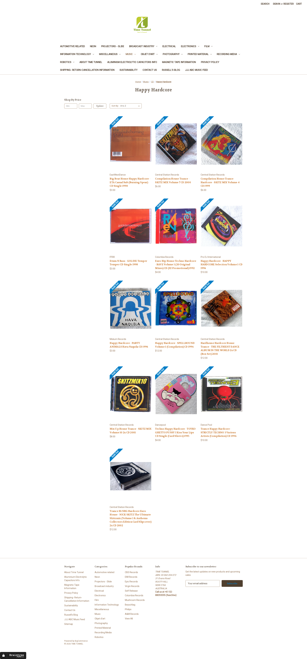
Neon (93, 46)
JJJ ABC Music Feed (196, 70)
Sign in (276, 4)
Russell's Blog (171, 70)
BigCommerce (81, 641)
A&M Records (132, 614)
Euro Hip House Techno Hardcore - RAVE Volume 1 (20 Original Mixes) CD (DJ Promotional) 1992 (175, 264)
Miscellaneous (108, 54)
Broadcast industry (141, 46)
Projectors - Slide (112, 46)
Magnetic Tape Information (179, 62)
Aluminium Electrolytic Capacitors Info (132, 62)
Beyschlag (130, 604)
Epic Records (131, 581)
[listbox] (131, 105)
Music (129, 54)
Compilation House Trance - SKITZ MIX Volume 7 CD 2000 (173, 180)
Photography (171, 54)
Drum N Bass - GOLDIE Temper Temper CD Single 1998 (128, 262)
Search (265, 4)
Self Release (131, 591)
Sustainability (129, 70)
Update (100, 106)
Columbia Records (134, 595)
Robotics (65, 62)
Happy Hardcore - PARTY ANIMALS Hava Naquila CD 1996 (129, 344)
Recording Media (227, 54)
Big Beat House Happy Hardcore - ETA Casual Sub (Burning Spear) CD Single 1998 (130, 182)
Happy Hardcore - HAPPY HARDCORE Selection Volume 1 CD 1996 (222, 264)
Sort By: (115, 106)
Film (206, 46)
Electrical (169, 46)
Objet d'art (148, 54)
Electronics (188, 46)
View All (129, 618)
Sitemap (68, 624)
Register (288, 4)
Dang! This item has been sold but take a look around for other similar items (130, 146)
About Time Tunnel (90, 62)
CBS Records (131, 572)
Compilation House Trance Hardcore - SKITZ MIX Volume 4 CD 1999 (220, 182)
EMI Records (131, 577)
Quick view (118, 138)
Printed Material (198, 54)
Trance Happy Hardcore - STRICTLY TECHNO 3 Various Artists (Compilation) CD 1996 (218, 432)
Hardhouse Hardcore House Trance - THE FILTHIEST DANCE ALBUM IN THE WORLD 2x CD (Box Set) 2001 (220, 348)
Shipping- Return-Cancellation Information (87, 70)
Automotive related (72, 46)
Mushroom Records (135, 600)
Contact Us (150, 70)
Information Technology (75, 54)
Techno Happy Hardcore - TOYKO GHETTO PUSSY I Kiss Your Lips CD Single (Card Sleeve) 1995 (175, 432)
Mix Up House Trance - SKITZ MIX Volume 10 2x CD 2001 (130, 430)
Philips (128, 609)
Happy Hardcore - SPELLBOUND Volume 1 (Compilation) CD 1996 (175, 344)
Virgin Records (132, 586)
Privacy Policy (210, 62)
